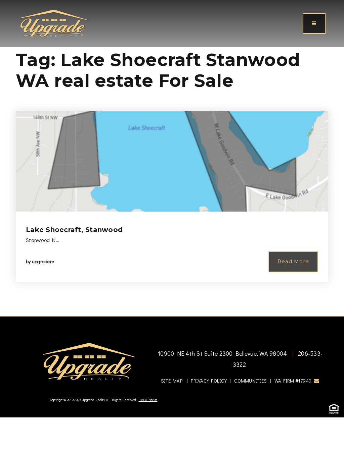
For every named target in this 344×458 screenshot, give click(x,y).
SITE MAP (171, 381)
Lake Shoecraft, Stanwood (74, 230)
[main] (172, 158)
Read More (293, 261)
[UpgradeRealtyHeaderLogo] (89, 361)
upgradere (43, 261)
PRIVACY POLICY (209, 381)
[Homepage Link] (54, 22)
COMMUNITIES (250, 381)
